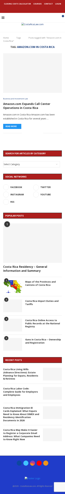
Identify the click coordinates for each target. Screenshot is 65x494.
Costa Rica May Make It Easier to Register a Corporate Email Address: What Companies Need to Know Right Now (21, 434)
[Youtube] (37, 8)
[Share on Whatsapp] (34, 133)
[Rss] (41, 8)
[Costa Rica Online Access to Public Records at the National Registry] (12, 325)
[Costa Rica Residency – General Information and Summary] (32, 243)
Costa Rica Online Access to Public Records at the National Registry (42, 323)
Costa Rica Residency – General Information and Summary (25, 269)
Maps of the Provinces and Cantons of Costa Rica (40, 283)
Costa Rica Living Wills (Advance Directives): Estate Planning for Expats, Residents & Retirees (20, 374)
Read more (11, 126)
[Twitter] (28, 8)
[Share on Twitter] (27, 133)
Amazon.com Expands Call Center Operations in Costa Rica (26, 106)
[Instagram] (32, 8)
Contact (48, 4)
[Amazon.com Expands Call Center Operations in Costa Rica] (32, 73)
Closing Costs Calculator (17, 4)
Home (6, 37)
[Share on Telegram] (37, 133)
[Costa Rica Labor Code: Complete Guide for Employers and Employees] (52, 393)
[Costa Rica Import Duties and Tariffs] (12, 305)
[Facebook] (24, 8)
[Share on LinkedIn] (31, 133)
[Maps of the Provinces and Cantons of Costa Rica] (12, 286)
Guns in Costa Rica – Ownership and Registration (43, 341)
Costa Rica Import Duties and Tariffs (42, 302)
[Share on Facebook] (24, 133)
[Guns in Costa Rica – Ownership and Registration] (12, 344)
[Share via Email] (41, 133)
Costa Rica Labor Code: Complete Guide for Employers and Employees (20, 391)
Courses (37, 4)
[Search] (56, 17)
